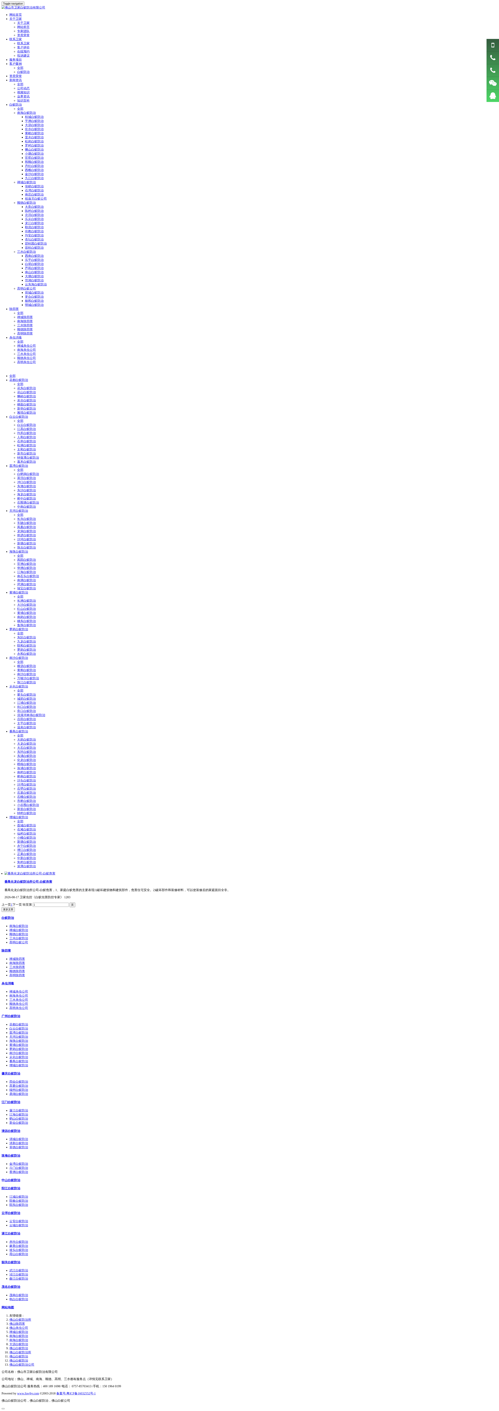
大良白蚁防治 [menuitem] (34, 206)
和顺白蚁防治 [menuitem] (34, 161)
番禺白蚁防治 (18, 731)
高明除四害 (25, 333)
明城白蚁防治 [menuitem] (34, 304)
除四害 (6, 950)
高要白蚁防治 (18, 1085)
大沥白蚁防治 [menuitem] (34, 125)
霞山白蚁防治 (18, 1254)
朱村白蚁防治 (26, 862)
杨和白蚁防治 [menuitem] (34, 300)
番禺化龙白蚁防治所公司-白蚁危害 (28, 881)
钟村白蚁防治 (26, 813)
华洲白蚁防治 (26, 568)
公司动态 (23, 88)
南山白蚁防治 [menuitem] (34, 272)
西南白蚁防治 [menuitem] (34, 255)
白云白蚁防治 (18, 416)
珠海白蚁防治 (11, 1155)
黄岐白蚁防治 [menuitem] (34, 133)
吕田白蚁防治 (26, 719)
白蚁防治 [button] (15, 104)
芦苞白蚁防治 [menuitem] (34, 268)
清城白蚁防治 (18, 1139)
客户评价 (23, 47)
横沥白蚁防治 (26, 666)
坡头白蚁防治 (18, 1250)
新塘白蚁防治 (26, 543)
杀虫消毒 (8, 983)
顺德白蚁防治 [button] (26, 202)
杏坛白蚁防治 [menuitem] (34, 239)
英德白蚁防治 (18, 1147)
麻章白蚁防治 (18, 1246)
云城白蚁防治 (18, 1225)
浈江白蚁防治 (18, 1274)
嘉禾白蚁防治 (26, 461)
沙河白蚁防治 (26, 539)
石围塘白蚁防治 (28, 502)
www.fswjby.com (28, 1393)
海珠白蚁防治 (18, 551)
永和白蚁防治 (26, 653)
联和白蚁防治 (26, 645)
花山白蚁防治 (26, 392)
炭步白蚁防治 (26, 400)
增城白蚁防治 (18, 817)
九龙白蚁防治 (26, 641)
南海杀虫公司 (26, 349)
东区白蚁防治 (26, 637)
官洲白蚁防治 (26, 563)
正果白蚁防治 (26, 854)
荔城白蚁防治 (26, 825)
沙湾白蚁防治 (26, 784)
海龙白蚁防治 (26, 494)
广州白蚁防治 (11, 1016)
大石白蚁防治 (26, 747)
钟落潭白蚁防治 (28, 457)
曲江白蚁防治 (18, 1278)
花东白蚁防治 (26, 388)
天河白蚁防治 (18, 510)
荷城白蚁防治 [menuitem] (34, 292)
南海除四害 (25, 321)
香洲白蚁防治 (18, 1172)
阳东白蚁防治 (18, 1204)
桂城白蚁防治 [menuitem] (34, 117)
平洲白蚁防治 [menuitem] (34, 121)
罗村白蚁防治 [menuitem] (34, 145)
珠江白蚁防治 (26, 682)
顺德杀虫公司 (26, 358)
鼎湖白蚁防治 (18, 1094)
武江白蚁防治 (18, 1270)
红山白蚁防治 (26, 608)
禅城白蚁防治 (18, 930)
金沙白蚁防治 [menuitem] (34, 174)
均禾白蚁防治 (26, 433)
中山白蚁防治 (11, 1180)
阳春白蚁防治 (18, 1200)
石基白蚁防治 (26, 792)
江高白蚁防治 (26, 429)
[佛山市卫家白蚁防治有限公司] (249, 8)
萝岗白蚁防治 (18, 629)
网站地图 (8, 1307)
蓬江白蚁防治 (18, 1110)
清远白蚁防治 (11, 1131)
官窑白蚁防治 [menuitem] (34, 157)
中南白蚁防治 (26, 506)
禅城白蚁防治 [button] (26, 182)
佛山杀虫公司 (18, 1327)
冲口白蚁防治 (26, 482)
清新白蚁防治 (18, 1143)
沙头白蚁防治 (26, 780)
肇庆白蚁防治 (11, 1073)
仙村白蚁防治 (26, 833)
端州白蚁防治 (18, 1089)
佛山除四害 (17, 1323)
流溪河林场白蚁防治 (31, 715)
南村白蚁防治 (26, 772)
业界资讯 (23, 96)
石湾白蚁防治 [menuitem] (34, 190)
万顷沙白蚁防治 (28, 678)
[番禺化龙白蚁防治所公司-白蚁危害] (29, 873)
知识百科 (23, 100)
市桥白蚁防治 (26, 801)
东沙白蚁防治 (26, 490)
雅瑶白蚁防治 (26, 412)
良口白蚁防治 (26, 711)
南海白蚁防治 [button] (26, 112)
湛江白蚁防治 (11, 1233)
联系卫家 (23, 43)
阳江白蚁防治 (11, 1188)
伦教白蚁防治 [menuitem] (34, 231)
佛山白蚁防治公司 (21, 1364)
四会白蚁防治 (18, 1081)
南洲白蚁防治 (26, 580)
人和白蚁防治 (26, 437)
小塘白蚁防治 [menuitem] (34, 153)
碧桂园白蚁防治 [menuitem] (36, 243)
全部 (20, 67)
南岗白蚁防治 (26, 617)
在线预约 (23, 51)
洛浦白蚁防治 (26, 768)
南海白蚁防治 (18, 926)
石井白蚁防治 (26, 441)
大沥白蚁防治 (18, 1344)
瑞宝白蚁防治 (26, 588)
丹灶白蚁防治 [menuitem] (34, 166)
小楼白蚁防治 (26, 837)
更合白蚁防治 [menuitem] (34, 296)
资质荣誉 (23, 35)
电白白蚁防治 (18, 1299)
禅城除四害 (25, 317)
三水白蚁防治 (18, 938)
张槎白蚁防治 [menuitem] (34, 186)
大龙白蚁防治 (26, 743)
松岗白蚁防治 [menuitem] (34, 141)
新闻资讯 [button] (15, 80)
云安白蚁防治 (18, 1221)
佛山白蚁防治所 (20, 1319)
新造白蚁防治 (26, 809)
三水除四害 (25, 325)
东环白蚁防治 (26, 751)
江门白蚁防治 (11, 1102)
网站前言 (23, 27)
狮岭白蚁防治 (26, 396)
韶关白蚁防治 (11, 1262)
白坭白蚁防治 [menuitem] (34, 264)
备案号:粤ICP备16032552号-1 (76, 1393)
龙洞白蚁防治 (26, 531)
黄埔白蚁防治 (18, 592)
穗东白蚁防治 (26, 621)
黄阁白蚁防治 (26, 670)
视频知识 (23, 92)
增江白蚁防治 (26, 850)
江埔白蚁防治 (26, 702)
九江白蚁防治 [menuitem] (34, 178)
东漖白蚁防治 (26, 486)
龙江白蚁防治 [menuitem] (34, 223)
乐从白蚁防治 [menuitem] (34, 219)
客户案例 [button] (15, 63)
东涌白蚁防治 (26, 756)
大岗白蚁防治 (26, 739)
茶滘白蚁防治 (26, 478)
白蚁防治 (23, 72)
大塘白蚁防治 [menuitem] (34, 276)
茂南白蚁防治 (18, 1295)
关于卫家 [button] (15, 18)
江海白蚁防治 (26, 572)
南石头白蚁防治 (28, 576)
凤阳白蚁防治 (26, 559)
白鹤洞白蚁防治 (28, 474)
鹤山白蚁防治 (18, 1118)
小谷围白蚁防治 (28, 805)
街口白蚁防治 (26, 707)
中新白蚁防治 (26, 858)
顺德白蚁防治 (18, 934)
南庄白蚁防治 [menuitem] (34, 194)
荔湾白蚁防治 (18, 465)
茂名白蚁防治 (11, 1286)
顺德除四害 (25, 329)
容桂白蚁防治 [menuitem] (34, 247)
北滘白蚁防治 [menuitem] (34, 215)
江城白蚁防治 (18, 1196)
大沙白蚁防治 (26, 604)
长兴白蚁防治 (26, 519)
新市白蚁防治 (26, 453)
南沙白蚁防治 (18, 657)
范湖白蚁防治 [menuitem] (34, 280)
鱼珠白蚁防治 (26, 625)
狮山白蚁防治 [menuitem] (34, 149)
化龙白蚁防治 (26, 760)
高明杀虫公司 (26, 362)
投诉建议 (23, 55)
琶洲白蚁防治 (26, 584)
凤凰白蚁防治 (26, 527)
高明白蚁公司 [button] (26, 288)
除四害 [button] (14, 309)
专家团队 (23, 31)
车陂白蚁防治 (26, 523)
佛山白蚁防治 (18, 1348)
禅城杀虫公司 (26, 345)
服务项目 (15, 59)
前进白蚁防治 (26, 535)
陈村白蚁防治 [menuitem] (34, 210)
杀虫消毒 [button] (15, 337)
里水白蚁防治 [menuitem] (34, 137)
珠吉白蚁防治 (26, 547)
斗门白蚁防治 (18, 1168)
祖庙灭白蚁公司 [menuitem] (36, 198)
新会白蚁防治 (18, 1122)
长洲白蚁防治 (26, 600)
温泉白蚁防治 (26, 727)
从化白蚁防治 (18, 686)
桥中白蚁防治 (26, 498)
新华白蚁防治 (26, 408)
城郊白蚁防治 (26, 698)
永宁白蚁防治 (26, 845)
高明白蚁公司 (18, 942)
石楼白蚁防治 (26, 796)
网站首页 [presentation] (15, 14)
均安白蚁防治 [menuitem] (34, 235)
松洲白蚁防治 (26, 445)
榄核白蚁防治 (26, 764)
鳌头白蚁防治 (26, 694)
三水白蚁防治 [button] (26, 251)
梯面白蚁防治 (26, 404)
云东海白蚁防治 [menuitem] (36, 284)
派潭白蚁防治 (26, 866)
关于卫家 (23, 23)
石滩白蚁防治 (26, 829)
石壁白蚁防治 (26, 788)
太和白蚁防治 (26, 449)
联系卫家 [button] (15, 39)
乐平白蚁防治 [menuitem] (34, 260)
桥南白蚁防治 (26, 776)
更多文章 (8, 909)
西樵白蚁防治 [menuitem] (34, 170)
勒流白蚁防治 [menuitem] (34, 227)
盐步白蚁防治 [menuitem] (34, 129)
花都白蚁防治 (18, 380)
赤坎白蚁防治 (18, 1241)
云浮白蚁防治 (11, 1213)
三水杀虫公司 (26, 354)
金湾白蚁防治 (18, 1163)
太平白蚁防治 (26, 723)
